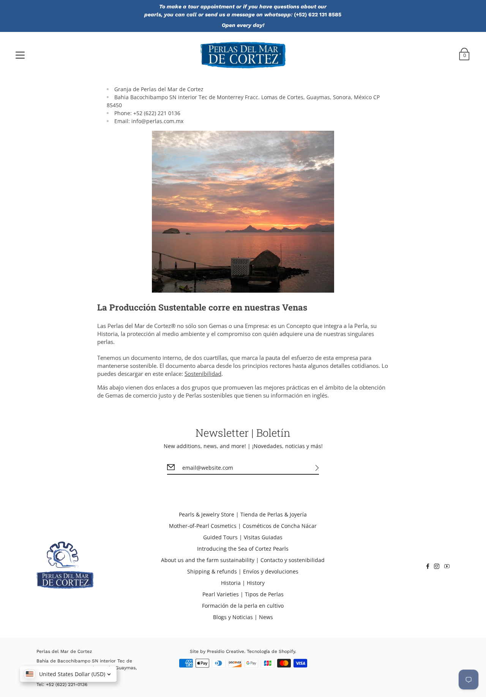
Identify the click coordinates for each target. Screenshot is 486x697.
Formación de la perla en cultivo (243, 605)
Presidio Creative (225, 651)
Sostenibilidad (203, 373)
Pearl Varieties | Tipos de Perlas (243, 594)
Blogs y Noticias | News (243, 617)
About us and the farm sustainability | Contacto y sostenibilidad (243, 560)
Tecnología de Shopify (271, 651)
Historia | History (243, 582)
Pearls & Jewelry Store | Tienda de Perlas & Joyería (243, 514)
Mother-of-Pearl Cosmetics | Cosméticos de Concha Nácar (243, 525)
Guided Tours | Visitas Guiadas (242, 537)
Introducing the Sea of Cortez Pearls (243, 548)
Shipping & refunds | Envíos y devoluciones (242, 571)
